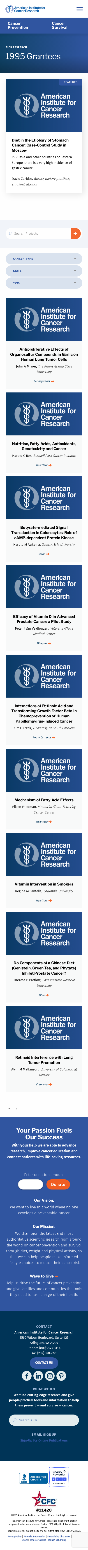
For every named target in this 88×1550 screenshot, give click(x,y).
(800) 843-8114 (49, 1348)
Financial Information (34, 1536)
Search (76, 233)
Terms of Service (38, 1540)
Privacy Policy (15, 1536)
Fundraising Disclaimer (58, 1536)
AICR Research (16, 47)
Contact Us (44, 1363)
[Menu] (79, 9)
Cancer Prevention (18, 25)
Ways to (42, 1276)
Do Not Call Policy (57, 1540)
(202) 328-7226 (47, 1353)
